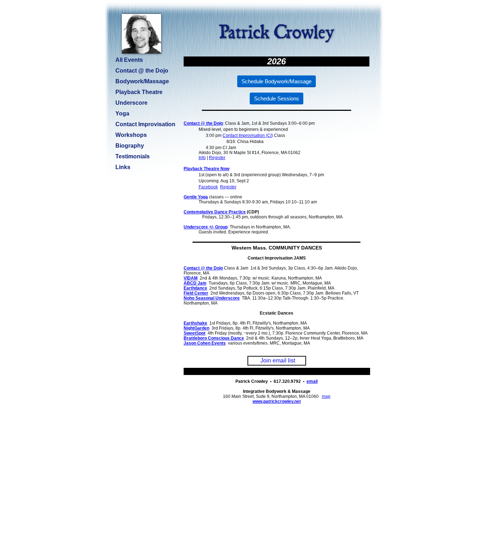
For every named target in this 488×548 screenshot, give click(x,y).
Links (122, 167)
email (312, 381)
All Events (129, 60)
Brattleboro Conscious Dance (214, 338)
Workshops (131, 135)
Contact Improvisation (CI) (248, 135)
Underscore (131, 103)
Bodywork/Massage (142, 81)
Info (202, 157)
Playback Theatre (139, 92)
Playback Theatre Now (206, 168)
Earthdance (195, 288)
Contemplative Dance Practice (215, 211)
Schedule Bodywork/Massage (276, 81)
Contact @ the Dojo (203, 123)
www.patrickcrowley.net (277, 401)
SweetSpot (194, 333)
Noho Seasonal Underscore (212, 298)
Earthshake (195, 323)
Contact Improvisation (145, 124)
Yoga (122, 113)
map (326, 396)
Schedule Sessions (276, 98)
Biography (129, 146)
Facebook (208, 186)
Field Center (196, 293)
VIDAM (191, 278)
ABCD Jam (195, 283)
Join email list (277, 360)
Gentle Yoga (196, 196)
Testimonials (132, 156)
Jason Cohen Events (205, 343)
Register (217, 157)
